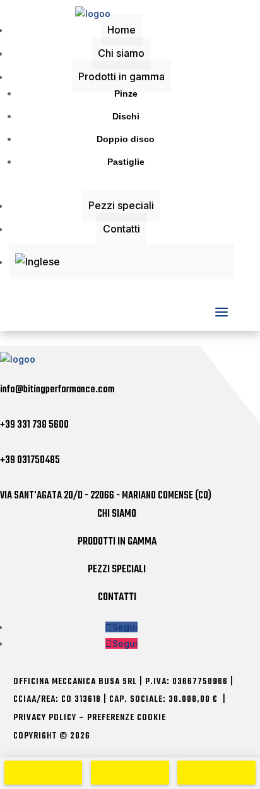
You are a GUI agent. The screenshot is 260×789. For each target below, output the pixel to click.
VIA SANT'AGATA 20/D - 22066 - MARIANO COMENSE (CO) (105, 496)
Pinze (126, 93)
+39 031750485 (30, 460)
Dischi (125, 116)
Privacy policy (44, 718)
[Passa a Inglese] (121, 261)
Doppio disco (126, 139)
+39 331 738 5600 (34, 425)
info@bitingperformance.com (57, 390)
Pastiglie (126, 162)
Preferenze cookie (126, 718)
